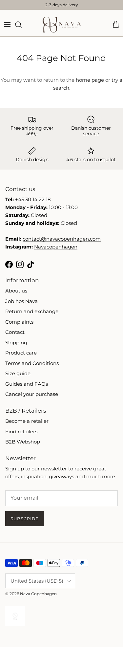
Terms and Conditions (32, 363)
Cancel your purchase (31, 394)
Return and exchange (31, 311)
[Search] (21, 24)
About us (16, 291)
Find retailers (21, 431)
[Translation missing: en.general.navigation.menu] (7, 24)
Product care (21, 353)
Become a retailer (27, 421)
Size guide (18, 373)
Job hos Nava (21, 301)
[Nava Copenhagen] (61, 24)
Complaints (19, 322)
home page (90, 80)
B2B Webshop (22, 442)
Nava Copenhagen (38, 593)
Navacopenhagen (55, 247)
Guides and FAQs (26, 384)
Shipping (16, 342)
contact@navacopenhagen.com (62, 239)
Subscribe (24, 518)
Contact (15, 332)
